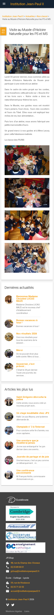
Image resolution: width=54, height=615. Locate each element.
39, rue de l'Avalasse (20, 583)
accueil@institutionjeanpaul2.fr (25, 591)
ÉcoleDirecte (22, 500)
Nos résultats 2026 (26, 333)
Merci (19, 350)
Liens (26, 611)
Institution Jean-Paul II (18, 599)
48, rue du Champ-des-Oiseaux (25, 563)
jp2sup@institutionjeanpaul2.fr (25, 571)
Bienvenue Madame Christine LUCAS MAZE (27, 298)
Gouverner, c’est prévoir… (25, 365)
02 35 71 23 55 (17, 587)
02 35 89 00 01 (17, 567)
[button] (4, 4)
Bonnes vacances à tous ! (26, 321)
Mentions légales (14, 611)
